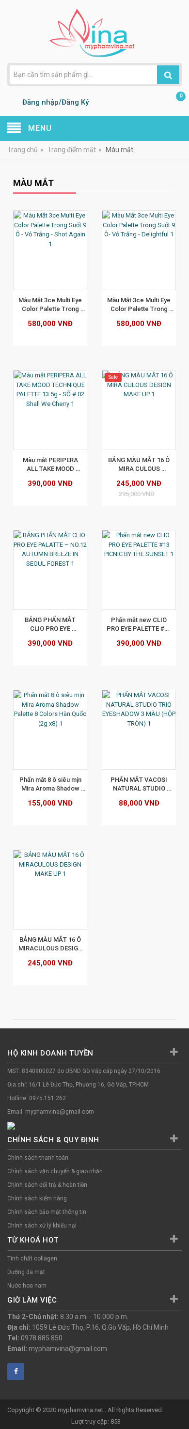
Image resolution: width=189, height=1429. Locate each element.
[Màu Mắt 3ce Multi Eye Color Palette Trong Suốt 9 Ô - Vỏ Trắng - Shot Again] (50, 250)
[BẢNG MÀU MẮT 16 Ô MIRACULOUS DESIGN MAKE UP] (50, 889)
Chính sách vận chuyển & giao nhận (55, 1171)
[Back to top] (179, 1397)
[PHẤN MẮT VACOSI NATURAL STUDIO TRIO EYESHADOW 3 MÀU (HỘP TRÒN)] (138, 729)
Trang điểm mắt (71, 150)
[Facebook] (15, 1371)
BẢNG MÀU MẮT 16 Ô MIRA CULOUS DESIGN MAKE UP (139, 464)
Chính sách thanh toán (37, 1157)
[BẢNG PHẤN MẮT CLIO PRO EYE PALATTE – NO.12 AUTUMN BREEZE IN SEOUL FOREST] (50, 569)
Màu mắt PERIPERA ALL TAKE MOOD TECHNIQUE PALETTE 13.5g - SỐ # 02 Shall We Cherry (51, 464)
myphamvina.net (81, 1409)
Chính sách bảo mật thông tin (46, 1212)
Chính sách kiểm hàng (37, 1198)
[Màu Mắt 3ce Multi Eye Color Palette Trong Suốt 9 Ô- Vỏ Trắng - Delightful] (138, 250)
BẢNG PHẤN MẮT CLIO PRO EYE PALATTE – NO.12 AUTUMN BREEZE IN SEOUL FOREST (51, 624)
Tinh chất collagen (32, 1258)
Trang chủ (22, 150)
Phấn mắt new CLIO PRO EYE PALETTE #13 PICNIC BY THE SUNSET (140, 624)
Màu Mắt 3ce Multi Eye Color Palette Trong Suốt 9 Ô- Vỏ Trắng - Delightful (139, 304)
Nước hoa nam (27, 1285)
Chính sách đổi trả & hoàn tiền (47, 1184)
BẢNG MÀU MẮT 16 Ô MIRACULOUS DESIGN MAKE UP (51, 944)
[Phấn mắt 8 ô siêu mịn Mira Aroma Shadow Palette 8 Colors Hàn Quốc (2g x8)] (50, 729)
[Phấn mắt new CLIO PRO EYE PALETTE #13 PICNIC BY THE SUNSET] (138, 569)
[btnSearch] (168, 74)
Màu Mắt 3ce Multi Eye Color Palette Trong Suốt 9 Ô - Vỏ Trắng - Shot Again (50, 304)
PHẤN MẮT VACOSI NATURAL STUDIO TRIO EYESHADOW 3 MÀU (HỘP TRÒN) (139, 784)
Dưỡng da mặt (26, 1272)
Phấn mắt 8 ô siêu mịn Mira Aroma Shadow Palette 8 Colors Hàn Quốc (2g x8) (51, 784)
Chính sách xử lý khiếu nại (42, 1225)
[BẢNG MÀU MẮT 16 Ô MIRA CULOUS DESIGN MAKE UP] (138, 410)
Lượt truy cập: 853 (96, 1421)
